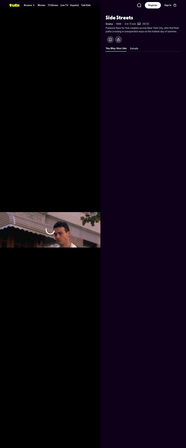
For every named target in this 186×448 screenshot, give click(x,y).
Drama (109, 23)
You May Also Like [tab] (116, 48)
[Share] (118, 39)
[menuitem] (30, 5)
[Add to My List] (110, 39)
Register (152, 5)
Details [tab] (134, 48)
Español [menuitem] (74, 5)
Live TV (64, 5)
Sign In (167, 5)
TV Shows (53, 5)
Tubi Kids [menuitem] (86, 5)
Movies (41, 5)
